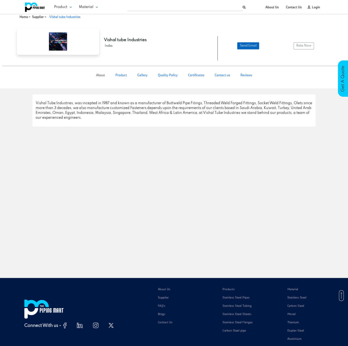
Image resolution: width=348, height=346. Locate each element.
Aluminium (294, 339)
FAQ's (161, 306)
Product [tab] (121, 75)
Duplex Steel (295, 330)
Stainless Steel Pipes (236, 297)
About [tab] (100, 75)
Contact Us (294, 7)
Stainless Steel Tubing (237, 306)
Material (87, 7)
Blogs (161, 314)
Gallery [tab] (142, 75)
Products (229, 289)
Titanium (293, 322)
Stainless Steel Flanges (238, 322)
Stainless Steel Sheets (237, 314)
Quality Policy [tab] (168, 75)
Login (316, 7)
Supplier (38, 17)
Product (62, 7)
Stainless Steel (297, 297)
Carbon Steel (295, 306)
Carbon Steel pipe (234, 330)
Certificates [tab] (196, 75)
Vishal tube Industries (64, 17)
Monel (291, 314)
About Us (272, 7)
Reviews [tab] (246, 75)
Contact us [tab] (222, 75)
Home (24, 17)
